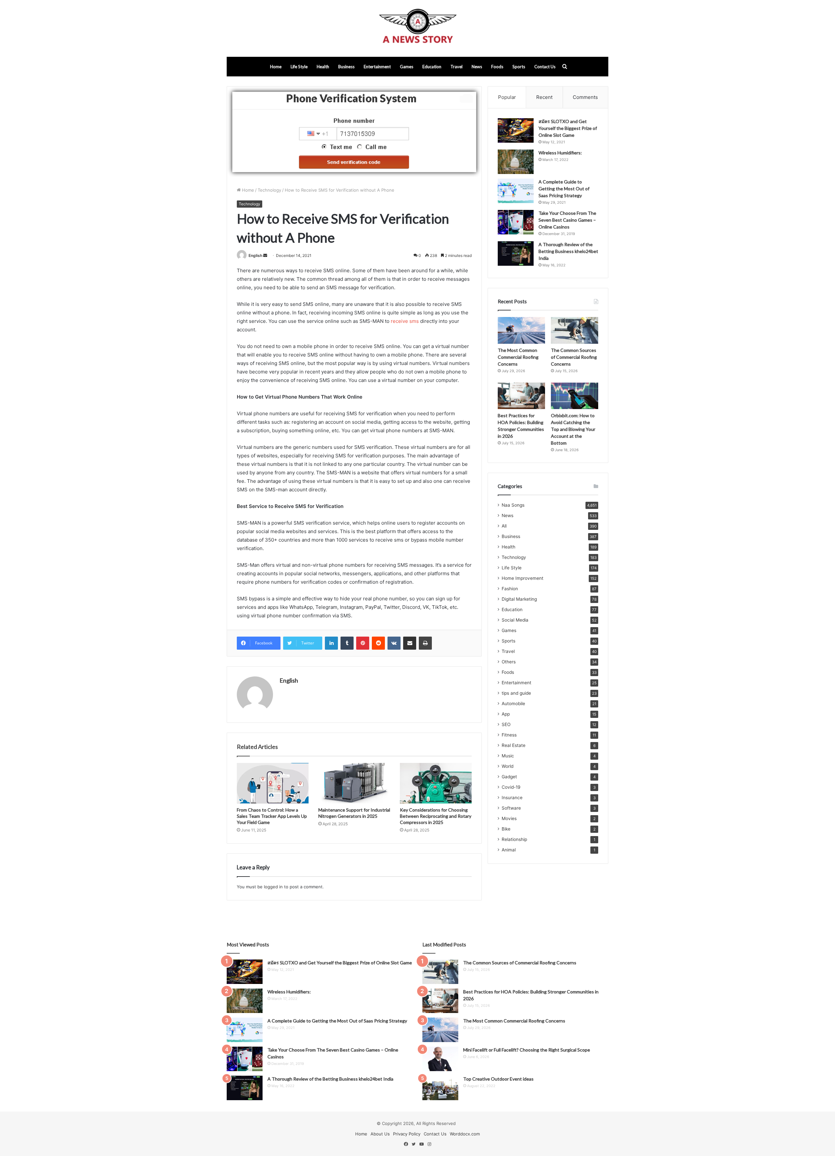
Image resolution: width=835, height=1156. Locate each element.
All (504, 526)
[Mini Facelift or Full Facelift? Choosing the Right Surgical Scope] (440, 1059)
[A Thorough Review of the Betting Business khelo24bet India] (516, 253)
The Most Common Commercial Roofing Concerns (518, 357)
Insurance (512, 797)
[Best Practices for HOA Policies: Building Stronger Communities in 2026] (521, 396)
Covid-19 (511, 787)
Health (323, 66)
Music (508, 755)
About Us (380, 1133)
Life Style (299, 66)
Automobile (513, 703)
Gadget (509, 776)
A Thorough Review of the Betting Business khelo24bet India (568, 251)
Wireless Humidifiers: (560, 152)
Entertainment (377, 66)
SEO (506, 724)
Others (509, 661)
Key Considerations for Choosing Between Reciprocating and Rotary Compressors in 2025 (435, 816)
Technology (269, 190)
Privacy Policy (406, 1133)
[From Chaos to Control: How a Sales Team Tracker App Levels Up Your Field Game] (273, 783)
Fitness (509, 734)
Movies (509, 818)
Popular (507, 97)
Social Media (515, 620)
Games (406, 66)
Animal (509, 849)
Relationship (514, 839)
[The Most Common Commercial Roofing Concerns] (521, 330)
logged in (273, 886)
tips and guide (516, 693)
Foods (497, 66)
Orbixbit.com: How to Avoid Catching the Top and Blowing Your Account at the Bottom (573, 429)
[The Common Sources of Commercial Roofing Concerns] (574, 330)
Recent (544, 97)
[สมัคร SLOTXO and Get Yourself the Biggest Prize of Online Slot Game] (516, 130)
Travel (456, 66)
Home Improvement (522, 578)
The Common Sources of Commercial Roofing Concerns (574, 357)
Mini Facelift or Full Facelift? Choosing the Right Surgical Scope (526, 1050)
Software (511, 808)
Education (431, 66)
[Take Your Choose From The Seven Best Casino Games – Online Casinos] (516, 222)
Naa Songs (513, 505)
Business (346, 66)
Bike (506, 828)
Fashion (510, 588)
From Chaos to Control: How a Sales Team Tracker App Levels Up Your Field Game (272, 816)
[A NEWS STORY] (417, 28)
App (506, 714)
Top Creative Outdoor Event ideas (498, 1079)
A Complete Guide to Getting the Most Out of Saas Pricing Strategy (564, 188)
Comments (585, 97)
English (255, 255)
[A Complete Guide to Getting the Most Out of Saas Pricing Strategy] (516, 191)
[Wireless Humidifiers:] (516, 162)
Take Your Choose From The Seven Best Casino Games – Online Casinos (567, 220)
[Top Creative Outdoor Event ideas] (440, 1088)
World (507, 766)
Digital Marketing (519, 599)
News (477, 66)
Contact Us (544, 66)
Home (275, 66)
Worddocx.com (465, 1133)
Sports (518, 66)
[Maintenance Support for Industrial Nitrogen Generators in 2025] (354, 783)
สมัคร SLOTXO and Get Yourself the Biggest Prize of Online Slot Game (568, 128)
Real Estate (513, 745)
